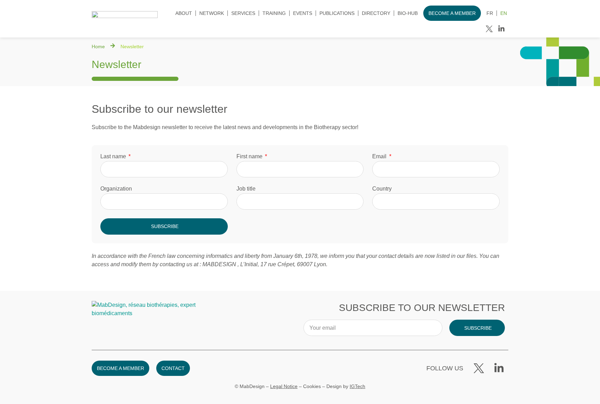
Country (382, 189)
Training (274, 13)
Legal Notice (284, 386)
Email (380, 156)
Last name (113, 156)
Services (243, 13)
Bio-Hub (408, 13)
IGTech (357, 386)
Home (98, 46)
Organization (116, 189)
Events (302, 13)
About (183, 13)
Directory (376, 13)
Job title (246, 189)
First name (250, 156)
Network (211, 13)
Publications (337, 13)
